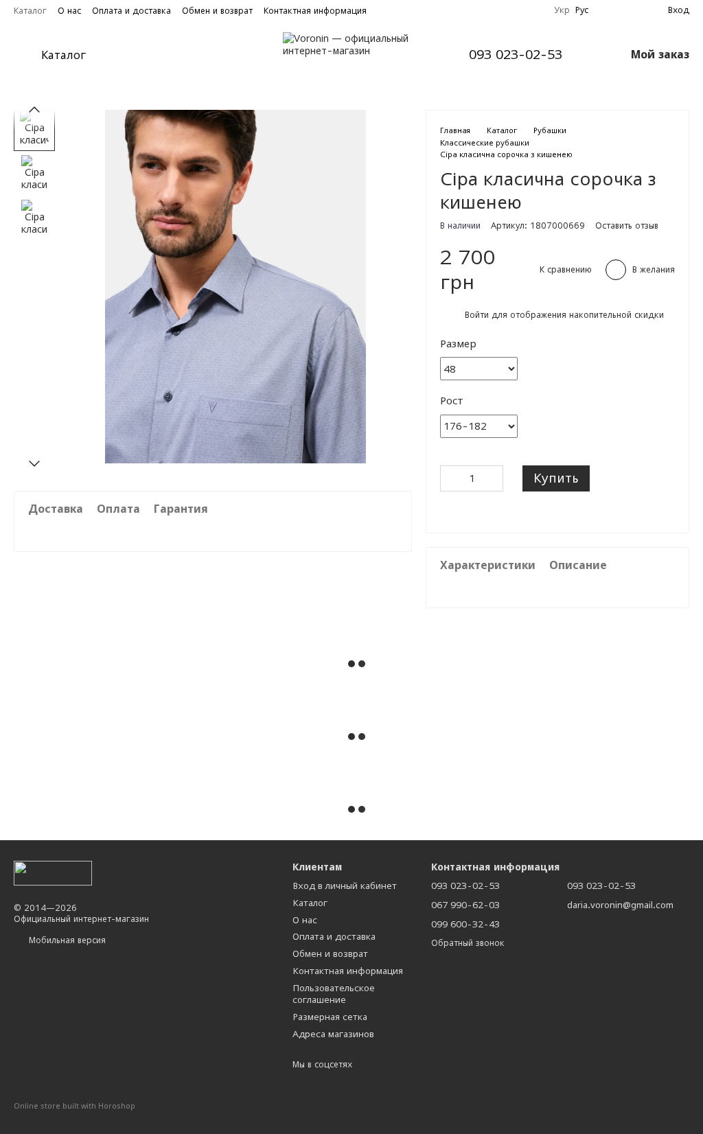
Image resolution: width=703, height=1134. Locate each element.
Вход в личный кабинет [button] (344, 885)
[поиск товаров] (138, 55)
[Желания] (607, 10)
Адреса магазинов (333, 1033)
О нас (69, 10)
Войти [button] (477, 315)
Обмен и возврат (217, 10)
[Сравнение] (632, 10)
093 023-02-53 (515, 55)
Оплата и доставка (131, 10)
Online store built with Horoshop (74, 1105)
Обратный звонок (468, 943)
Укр (562, 10)
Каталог (30, 10)
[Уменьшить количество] (450, 478)
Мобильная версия (66, 940)
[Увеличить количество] (493, 478)
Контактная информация (315, 10)
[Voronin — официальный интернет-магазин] (53, 872)
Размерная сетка (329, 1016)
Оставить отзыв (626, 225)
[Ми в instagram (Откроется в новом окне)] (534, 10)
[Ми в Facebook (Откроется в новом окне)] (518, 10)
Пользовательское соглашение (333, 993)
